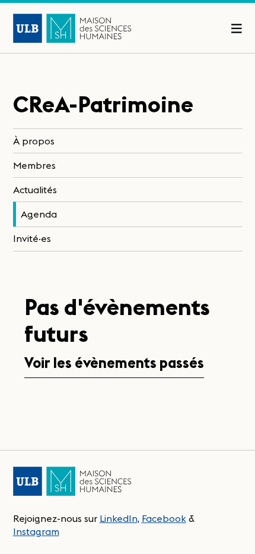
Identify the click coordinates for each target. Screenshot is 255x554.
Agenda (39, 214)
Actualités (35, 190)
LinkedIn (119, 518)
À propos (34, 141)
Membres (34, 165)
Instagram (36, 531)
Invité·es (32, 238)
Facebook (164, 518)
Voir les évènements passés (114, 363)
